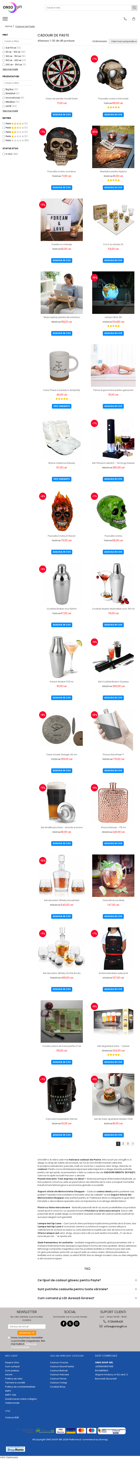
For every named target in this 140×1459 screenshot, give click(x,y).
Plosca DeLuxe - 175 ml (113, 827)
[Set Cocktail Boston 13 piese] (113, 657)
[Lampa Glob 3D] (113, 292)
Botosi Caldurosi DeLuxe (61, 463)
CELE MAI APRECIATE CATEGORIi (66, 1355)
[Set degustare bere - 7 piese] (113, 1021)
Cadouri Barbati (59, 1370)
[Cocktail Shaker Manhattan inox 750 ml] (113, 584)
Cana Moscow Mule (113, 900)
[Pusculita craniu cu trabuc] (62, 147)
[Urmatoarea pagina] (132, 1144)
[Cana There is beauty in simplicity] (62, 365)
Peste (8, 123)
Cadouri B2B (12, 1417)
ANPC (8, 1390)
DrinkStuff (10, 93)
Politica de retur (14, 1378)
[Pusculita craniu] (113, 511)
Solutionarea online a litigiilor (21, 1399)
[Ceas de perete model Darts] (62, 74)
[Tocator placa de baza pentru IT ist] (62, 1021)
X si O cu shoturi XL (113, 244)
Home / (10, 26)
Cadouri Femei (58, 1378)
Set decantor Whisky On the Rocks (62, 973)
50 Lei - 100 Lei (13, 51)
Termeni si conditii (15, 1382)
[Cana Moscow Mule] (113, 875)
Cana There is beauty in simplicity (61, 390)
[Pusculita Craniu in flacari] (62, 511)
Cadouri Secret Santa (62, 1366)
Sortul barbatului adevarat (113, 973)
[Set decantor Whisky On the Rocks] (62, 948)
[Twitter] (70, 1324)
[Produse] (6, 19)
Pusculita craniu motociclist (113, 98)
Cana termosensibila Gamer (62, 1119)
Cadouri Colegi (58, 1382)
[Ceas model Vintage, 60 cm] (62, 730)
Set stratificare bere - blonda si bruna (61, 827)
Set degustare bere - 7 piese (113, 1046)
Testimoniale (12, 1403)
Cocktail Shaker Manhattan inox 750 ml (113, 608)
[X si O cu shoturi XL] (113, 220)
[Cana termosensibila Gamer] (62, 1094)
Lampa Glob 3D (113, 317)
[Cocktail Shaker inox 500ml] (62, 584)
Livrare (8, 1374)
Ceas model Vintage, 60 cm (61, 754)
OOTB (8, 106)
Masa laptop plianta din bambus (62, 317)
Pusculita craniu (113, 535)
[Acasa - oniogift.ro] (20, 8)
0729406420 (115, 1321)
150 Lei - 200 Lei (13, 60)
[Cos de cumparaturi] (133, 18)
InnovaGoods (13, 97)
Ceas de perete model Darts (62, 98)
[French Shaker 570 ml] (62, 657)
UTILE (7, 1411)
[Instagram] (77, 1324)
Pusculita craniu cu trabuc (61, 171)
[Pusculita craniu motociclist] (113, 74)
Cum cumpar (12, 1366)
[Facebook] (64, 1324)
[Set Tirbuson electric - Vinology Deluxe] (113, 438)
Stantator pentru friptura (113, 171)
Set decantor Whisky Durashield (61, 900)
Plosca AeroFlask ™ (113, 754)
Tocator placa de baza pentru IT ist (61, 1046)
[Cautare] (134, 8)
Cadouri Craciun (59, 1362)
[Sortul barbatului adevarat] (113, 948)
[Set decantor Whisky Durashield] (62, 875)
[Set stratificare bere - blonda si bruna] (62, 803)
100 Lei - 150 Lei (13, 56)
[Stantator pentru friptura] (113, 147)
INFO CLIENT (11, 1355)
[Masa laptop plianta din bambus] (62, 292)
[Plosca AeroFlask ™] (113, 730)
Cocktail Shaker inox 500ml (61, 608)
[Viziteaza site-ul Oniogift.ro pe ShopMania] (15, 1449)
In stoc (9, 153)
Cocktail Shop (57, 1386)
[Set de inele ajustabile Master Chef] (113, 1094)
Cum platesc (12, 1370)
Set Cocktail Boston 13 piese (113, 681)
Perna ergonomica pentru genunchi (113, 390)
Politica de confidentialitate (20, 1386)
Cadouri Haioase (59, 1374)
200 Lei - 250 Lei (14, 64)
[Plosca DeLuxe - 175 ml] (113, 803)
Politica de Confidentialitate (24, 1345)
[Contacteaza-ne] (125, 18)
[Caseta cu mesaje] (62, 220)
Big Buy (9, 89)
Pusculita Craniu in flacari (61, 535)
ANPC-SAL (10, 1394)
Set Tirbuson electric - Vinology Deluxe (113, 463)
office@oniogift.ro (115, 1326)
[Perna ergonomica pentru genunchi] (113, 365)
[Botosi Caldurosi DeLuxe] (62, 438)
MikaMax (10, 101)
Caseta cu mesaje (61, 244)
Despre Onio (12, 1362)
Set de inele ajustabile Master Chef (113, 1119)
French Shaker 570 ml (61, 681)
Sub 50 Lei (11, 47)
